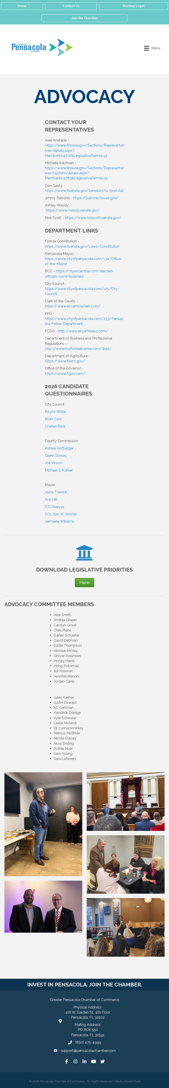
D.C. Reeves (54, 507)
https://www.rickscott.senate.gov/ (93, 218)
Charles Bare (55, 426)
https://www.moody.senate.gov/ (73, 210)
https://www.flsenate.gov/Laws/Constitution (82, 246)
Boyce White (55, 412)
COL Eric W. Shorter (61, 514)
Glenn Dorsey (56, 455)
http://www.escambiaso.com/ (83, 331)
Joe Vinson (53, 463)
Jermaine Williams (59, 521)
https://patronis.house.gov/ (95, 198)
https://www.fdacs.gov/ (65, 361)
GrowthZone (132, 1081)
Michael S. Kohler (59, 470)
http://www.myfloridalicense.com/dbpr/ (78, 349)
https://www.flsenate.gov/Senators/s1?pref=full (84, 191)
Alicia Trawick (56, 492)
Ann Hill (51, 499)
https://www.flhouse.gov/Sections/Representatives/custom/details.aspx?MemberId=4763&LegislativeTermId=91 (84, 173)
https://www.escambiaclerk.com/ (73, 306)
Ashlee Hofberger (59, 448)
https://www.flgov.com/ (65, 373)
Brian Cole (53, 419)
